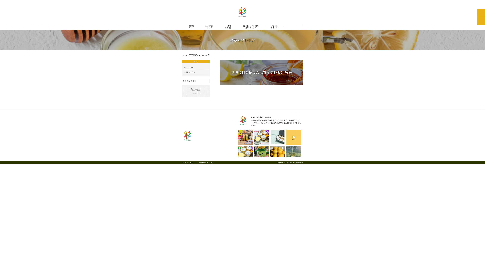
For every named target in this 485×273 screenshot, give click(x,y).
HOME (190, 27)
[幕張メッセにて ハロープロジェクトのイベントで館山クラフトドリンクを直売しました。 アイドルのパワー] (261, 153)
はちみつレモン (189, 72)
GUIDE (274, 27)
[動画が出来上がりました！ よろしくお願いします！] (293, 137)
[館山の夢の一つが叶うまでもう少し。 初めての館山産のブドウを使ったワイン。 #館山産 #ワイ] (293, 153)
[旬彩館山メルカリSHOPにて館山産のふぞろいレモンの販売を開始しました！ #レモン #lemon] (277, 153)
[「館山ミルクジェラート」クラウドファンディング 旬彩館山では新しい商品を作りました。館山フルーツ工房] (245, 153)
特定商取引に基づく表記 (206, 163)
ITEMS (228, 27)
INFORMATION (251, 27)
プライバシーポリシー (189, 163)
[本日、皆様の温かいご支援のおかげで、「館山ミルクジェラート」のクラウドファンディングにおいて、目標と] (261, 137)
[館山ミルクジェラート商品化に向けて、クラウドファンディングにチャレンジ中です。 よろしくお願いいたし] (277, 137)
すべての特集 (188, 67)
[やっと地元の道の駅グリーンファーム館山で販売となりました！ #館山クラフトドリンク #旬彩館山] (245, 137)
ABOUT (209, 27)
